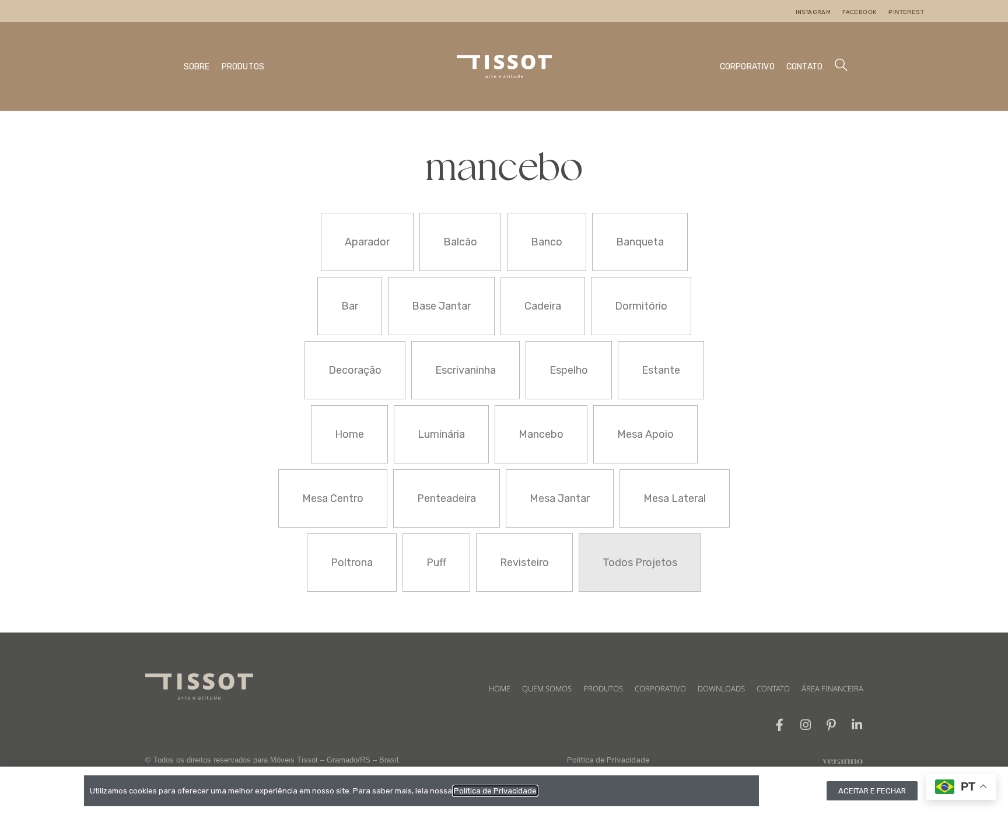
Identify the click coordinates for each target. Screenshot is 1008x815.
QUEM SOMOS (547, 688)
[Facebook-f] (780, 725)
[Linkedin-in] (856, 725)
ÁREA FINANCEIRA (832, 688)
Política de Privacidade (608, 760)
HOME (499, 688)
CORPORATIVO (747, 67)
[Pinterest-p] (831, 725)
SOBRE (197, 67)
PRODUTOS (243, 67)
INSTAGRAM (813, 12)
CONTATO (804, 67)
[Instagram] (805, 725)
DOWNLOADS (721, 688)
